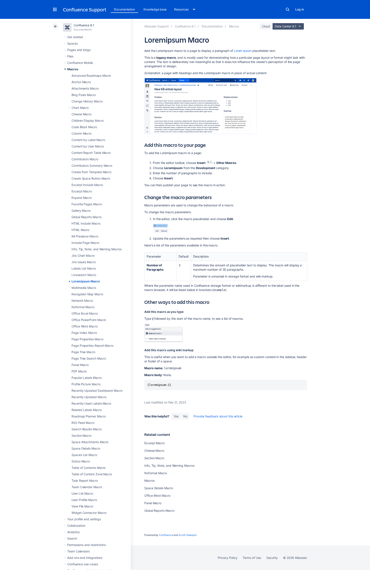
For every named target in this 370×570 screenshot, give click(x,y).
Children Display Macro (87, 120)
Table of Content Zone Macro (92, 474)
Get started (75, 37)
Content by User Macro (88, 146)
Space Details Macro (86, 448)
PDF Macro (79, 371)
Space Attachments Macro (90, 442)
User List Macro (82, 493)
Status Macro (81, 461)
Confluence (166, 535)
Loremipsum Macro (86, 281)
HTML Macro (80, 230)
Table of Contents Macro (89, 468)
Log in (299, 9)
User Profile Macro (84, 500)
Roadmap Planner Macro (89, 416)
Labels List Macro (84, 268)
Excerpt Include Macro (87, 185)
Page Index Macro (84, 332)
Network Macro (82, 300)
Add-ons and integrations (84, 558)
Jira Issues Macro (84, 262)
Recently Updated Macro (89, 397)
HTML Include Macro (86, 223)
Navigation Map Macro (87, 294)
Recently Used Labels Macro (91, 403)
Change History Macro (87, 101)
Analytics (73, 532)
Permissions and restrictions (86, 545)
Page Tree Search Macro (89, 358)
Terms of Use (252, 558)
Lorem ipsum (243, 50)
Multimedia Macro (84, 288)
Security (272, 558)
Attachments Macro (85, 88)
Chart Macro (80, 108)
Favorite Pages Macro (87, 204)
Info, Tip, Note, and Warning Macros (97, 249)
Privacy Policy (227, 558)
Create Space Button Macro (91, 178)
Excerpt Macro (82, 191)
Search (287, 9)
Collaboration (76, 525)
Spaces (72, 43)
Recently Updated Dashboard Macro (97, 390)
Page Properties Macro (87, 339)
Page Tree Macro (83, 352)
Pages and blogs (79, 50)
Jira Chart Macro (83, 255)
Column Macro (81, 133)
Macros (72, 69)
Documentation (124, 9)
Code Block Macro (84, 127)
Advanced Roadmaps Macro (91, 75)
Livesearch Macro (84, 275)
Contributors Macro (85, 159)
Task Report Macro (85, 480)
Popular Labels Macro (87, 378)
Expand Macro (82, 198)
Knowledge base (155, 9)
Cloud (266, 26)
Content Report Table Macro (91, 152)
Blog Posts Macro (84, 95)
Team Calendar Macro (87, 487)
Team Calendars (78, 551)
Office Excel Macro (85, 313)
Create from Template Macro (91, 172)
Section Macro (81, 435)
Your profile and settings (84, 519)
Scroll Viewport (188, 535)
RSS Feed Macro (83, 422)
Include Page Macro (85, 242)
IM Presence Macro (85, 236)
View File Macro (82, 506)
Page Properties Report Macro (92, 345)
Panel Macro (80, 365)
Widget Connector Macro (89, 512)
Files (70, 56)
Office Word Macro (85, 326)
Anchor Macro (81, 82)
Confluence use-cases (82, 564)
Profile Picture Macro (86, 384)
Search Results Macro (87, 429)
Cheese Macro (81, 114)
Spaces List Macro (84, 455)
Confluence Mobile (80, 62)
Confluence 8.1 (84, 25)
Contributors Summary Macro (92, 165)
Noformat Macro (83, 307)
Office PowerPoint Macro (89, 320)
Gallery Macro (81, 210)
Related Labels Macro (87, 410)
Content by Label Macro (88, 140)
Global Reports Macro (86, 217)
